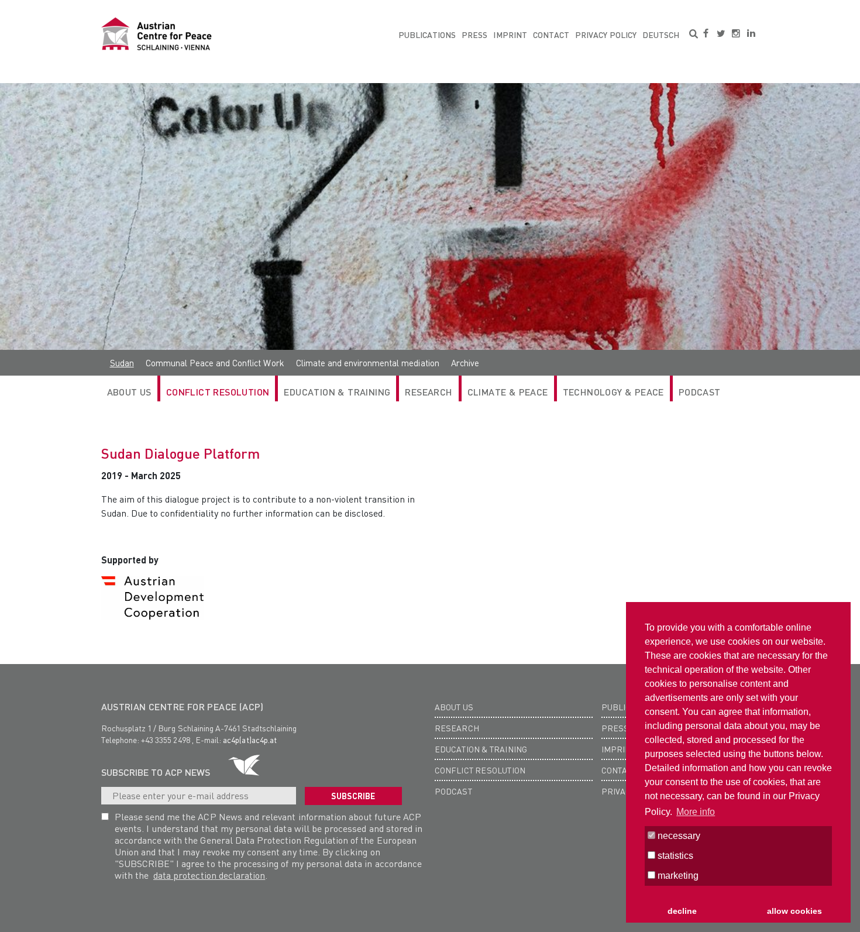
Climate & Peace (507, 392)
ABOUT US (129, 392)
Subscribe (353, 795)
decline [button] (682, 911)
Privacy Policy (606, 34)
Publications (427, 34)
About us (454, 706)
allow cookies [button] (794, 911)
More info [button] (695, 812)
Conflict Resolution (218, 392)
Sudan (122, 363)
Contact (551, 34)
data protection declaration (209, 875)
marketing (677, 876)
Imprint (510, 34)
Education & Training (337, 392)
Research (457, 728)
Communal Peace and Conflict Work (215, 363)
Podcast (700, 392)
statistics (674, 856)
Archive (465, 363)
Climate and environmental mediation (367, 363)
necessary (677, 836)
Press (474, 34)
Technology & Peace (613, 392)
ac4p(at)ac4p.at (250, 739)
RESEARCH (428, 392)
